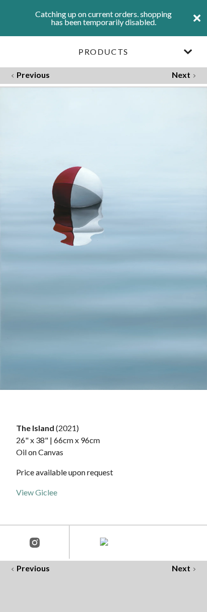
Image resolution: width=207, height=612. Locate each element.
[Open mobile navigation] (188, 52)
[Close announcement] (197, 18)
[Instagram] (34, 543)
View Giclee (36, 492)
